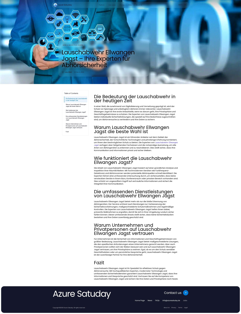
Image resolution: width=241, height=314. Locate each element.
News (150, 300)
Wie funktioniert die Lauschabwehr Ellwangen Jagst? (76, 111)
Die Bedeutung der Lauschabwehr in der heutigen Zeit (76, 99)
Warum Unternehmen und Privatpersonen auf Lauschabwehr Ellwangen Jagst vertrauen (76, 125)
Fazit (67, 131)
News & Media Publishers (73, 45)
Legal (186, 308)
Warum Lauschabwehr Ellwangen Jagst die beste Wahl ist (76, 105)
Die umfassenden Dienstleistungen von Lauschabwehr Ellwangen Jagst (76, 118)
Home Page (140, 300)
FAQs (157, 300)
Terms (180, 308)
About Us (167, 308)
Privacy (173, 308)
